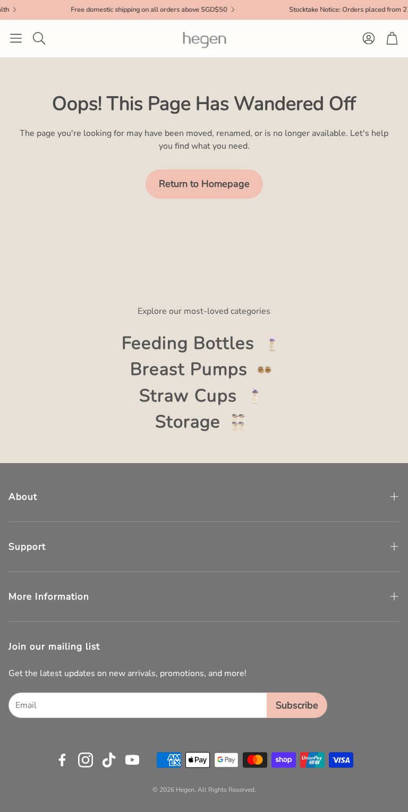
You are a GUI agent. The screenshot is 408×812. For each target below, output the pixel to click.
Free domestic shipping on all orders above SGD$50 (132, 9)
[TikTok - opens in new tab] (108, 760)
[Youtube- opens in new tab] (132, 760)
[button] (15, 38)
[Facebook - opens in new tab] (62, 760)
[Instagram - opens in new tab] (85, 760)
